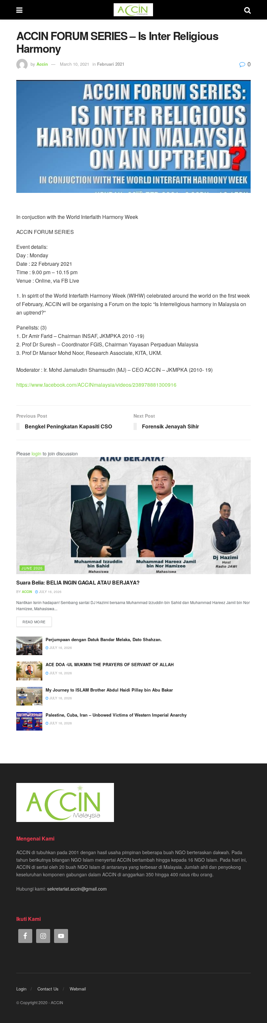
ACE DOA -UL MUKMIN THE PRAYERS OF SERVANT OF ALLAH (110, 664)
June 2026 (32, 568)
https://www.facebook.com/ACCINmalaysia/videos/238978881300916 (96, 384)
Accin (42, 64)
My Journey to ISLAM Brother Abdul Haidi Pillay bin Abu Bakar (109, 690)
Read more (34, 621)
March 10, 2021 (74, 64)
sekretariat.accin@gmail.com (77, 888)
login (36, 453)
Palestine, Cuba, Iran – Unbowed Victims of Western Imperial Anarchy (116, 715)
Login (21, 989)
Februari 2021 (110, 64)
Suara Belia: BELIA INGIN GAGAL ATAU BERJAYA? (78, 582)
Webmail (78, 989)
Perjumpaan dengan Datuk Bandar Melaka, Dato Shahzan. (104, 639)
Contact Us (48, 989)
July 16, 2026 (50, 591)
